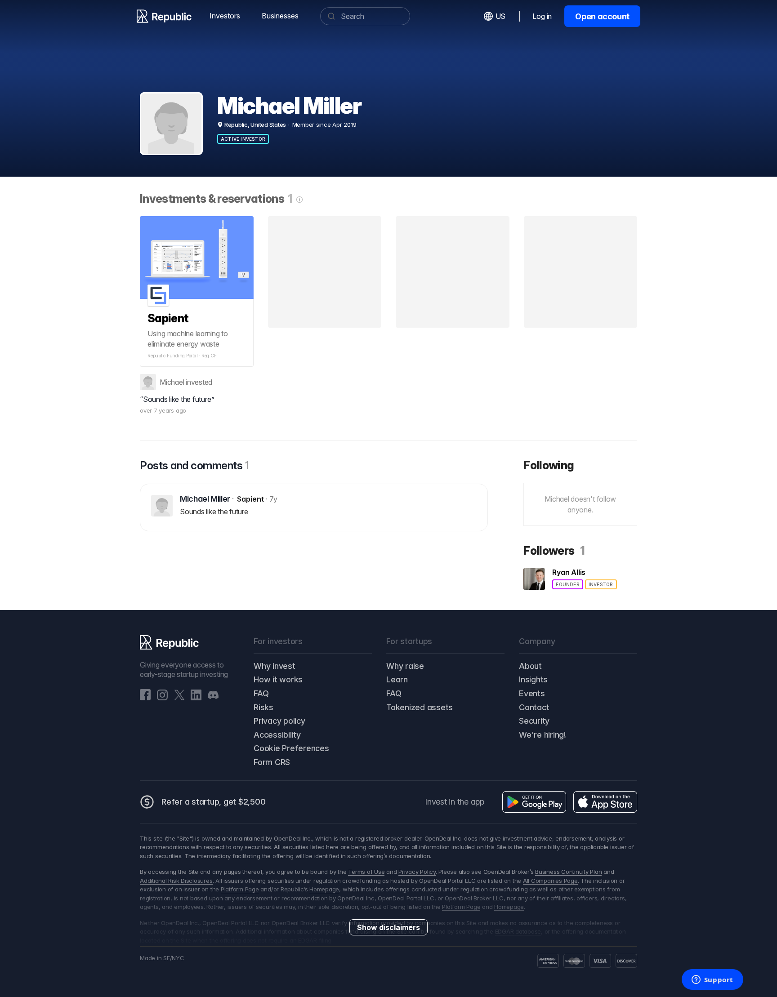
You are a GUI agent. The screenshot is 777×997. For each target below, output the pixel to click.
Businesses (280, 15)
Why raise (405, 666)
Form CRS (272, 762)
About (530, 666)
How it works (278, 679)
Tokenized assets (419, 707)
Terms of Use (366, 871)
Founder (567, 584)
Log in (542, 16)
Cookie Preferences (291, 748)
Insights (533, 679)
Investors (225, 15)
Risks (263, 707)
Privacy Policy (417, 871)
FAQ (261, 693)
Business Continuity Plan (568, 871)
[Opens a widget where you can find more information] (712, 980)
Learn (397, 679)
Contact (534, 707)
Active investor (243, 139)
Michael (172, 382)
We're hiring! (542, 734)
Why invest (274, 666)
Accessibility (277, 734)
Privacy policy (279, 720)
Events (532, 693)
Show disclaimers (388, 927)
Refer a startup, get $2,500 (213, 801)
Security (534, 720)
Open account (602, 16)
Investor (601, 584)
